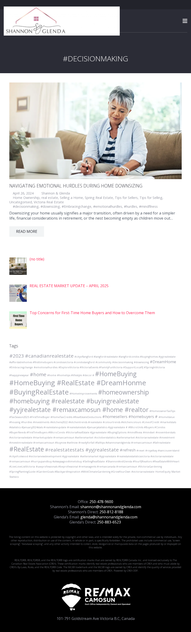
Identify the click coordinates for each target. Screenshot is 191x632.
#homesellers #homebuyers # (130, 416)
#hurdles (130, 206)
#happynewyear (19, 375)
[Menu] (185, 21)
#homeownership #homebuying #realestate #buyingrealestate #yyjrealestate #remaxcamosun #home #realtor (79, 401)
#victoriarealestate (142, 471)
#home (38, 374)
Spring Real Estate (99, 197)
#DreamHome (163, 361)
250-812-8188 (111, 511)
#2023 (16, 355)
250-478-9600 (101, 501)
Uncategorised (20, 202)
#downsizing (50, 206)
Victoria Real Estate (49, 202)
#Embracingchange (76, 206)
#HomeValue (167, 417)
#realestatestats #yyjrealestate (82, 449)
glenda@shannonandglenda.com (108, 517)
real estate (49, 197)
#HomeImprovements (83, 393)
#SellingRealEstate (94, 461)
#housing (14, 422)
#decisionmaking (26, 206)
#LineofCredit (150, 422)
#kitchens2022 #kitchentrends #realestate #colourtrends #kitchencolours (95, 422)
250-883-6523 (109, 522)
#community (103, 362)
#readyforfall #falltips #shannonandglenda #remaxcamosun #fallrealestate (124, 442)
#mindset (149, 432)
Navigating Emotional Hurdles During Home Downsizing (76, 186)
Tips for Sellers (126, 197)
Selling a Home (71, 197)
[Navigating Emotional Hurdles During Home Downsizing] (95, 130)
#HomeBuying (115, 373)
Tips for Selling (151, 197)
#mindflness (148, 206)
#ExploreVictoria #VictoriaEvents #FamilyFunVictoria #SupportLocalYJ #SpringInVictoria (111, 367)
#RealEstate (26, 449)
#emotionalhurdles (107, 206)
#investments (41, 422)
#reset (140, 450)
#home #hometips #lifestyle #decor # (70, 375)
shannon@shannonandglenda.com (110, 506)
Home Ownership (26, 197)
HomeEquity (163, 471)
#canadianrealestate (49, 355)
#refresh (128, 450)
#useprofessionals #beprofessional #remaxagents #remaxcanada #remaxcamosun (86, 466)
